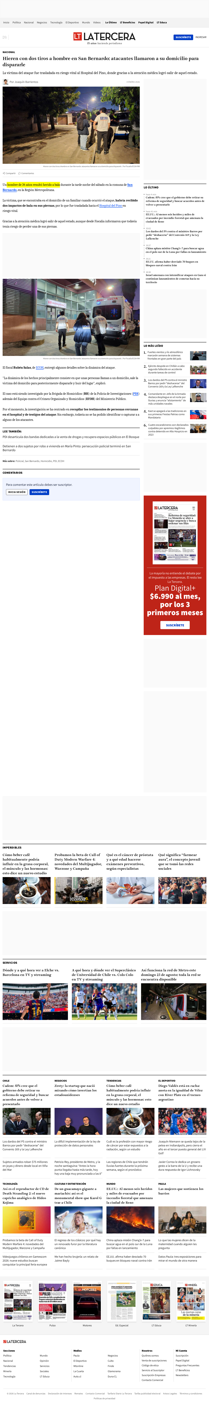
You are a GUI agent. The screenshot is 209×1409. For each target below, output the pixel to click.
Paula (162, 1184)
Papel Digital (145, 22)
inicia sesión (16, 492)
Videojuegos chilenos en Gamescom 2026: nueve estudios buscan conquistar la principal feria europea (25, 1260)
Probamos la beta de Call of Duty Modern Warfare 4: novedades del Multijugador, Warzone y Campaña (78, 862)
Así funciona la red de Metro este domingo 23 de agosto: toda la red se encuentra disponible (171, 975)
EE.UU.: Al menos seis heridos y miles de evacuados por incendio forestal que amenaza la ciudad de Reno (174, 218)
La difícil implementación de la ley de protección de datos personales (77, 1143)
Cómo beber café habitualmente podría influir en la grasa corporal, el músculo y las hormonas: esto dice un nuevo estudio (26, 864)
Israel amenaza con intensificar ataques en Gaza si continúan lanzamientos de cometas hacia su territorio (176, 279)
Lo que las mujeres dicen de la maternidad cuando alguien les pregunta (177, 1244)
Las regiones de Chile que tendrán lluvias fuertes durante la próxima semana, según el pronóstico (127, 1166)
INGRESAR (200, 37)
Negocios (42, 22)
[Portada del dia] (175, 562)
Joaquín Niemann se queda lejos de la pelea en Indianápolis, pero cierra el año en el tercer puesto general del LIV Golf (182, 1147)
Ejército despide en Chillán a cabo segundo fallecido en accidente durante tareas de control (166, 369)
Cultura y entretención (70, 1184)
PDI (55, 461)
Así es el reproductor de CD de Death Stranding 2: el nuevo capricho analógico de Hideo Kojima (26, 1195)
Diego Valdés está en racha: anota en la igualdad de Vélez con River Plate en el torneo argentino (180, 1092)
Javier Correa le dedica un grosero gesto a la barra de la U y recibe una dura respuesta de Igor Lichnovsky (180, 1166)
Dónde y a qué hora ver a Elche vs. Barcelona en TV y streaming (31, 973)
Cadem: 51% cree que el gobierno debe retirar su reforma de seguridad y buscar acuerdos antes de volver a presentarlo (175, 201)
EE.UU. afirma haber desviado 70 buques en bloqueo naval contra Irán (172, 264)
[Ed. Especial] (122, 1320)
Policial (20, 461)
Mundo (86, 22)
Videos (97, 22)
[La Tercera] (18, 1320)
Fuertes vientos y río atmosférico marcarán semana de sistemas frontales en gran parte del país (165, 355)
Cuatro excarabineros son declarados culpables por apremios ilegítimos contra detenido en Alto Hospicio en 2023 (168, 429)
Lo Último (111, 22)
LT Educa (162, 22)
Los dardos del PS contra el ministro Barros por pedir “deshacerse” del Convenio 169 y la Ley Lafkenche (174, 235)
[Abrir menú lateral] (6, 37)
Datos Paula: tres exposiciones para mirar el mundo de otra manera (179, 1258)
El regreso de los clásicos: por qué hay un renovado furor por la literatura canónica (78, 1244)
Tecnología (56, 22)
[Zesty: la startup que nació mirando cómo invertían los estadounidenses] (79, 1121)
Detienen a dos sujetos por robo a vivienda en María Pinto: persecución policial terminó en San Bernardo (67, 448)
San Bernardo (32, 461)
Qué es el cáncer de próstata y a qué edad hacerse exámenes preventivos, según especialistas (129, 862)
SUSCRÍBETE (175, 625)
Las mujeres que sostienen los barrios (180, 1191)
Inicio (6, 22)
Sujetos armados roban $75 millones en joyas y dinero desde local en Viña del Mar (25, 1166)
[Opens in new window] (87, 1320)
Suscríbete (40, 492)
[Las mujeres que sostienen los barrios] (182, 1219)
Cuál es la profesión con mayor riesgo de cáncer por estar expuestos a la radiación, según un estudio (129, 1145)
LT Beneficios (127, 22)
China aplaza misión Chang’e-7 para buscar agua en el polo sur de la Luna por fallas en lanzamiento (176, 250)
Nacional (29, 22)
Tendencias (113, 1080)
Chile (6, 1080)
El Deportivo (72, 22)
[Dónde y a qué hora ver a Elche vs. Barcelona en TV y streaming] (35, 1001)
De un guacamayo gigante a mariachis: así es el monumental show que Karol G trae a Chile (78, 1195)
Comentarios (27, 173)
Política (17, 22)
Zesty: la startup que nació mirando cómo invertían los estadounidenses (76, 1090)
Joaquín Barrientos (26, 82)
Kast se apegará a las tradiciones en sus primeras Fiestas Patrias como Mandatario (167, 414)
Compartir (11, 173)
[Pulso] (52, 1320)
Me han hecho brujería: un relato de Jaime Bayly (76, 1258)
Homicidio (46, 461)
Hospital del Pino (111, 205)
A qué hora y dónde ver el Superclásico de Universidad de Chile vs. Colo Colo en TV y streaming (104, 975)
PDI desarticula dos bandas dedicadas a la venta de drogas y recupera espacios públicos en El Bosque (71, 437)
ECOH (40, 367)
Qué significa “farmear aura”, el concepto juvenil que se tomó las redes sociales (179, 862)
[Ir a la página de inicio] (104, 37)
